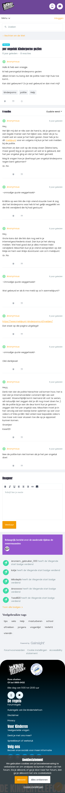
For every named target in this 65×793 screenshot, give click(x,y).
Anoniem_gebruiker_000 (24, 561)
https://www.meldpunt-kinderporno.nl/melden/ (27, 321)
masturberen (35, 621)
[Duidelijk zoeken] (60, 27)
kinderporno (10, 92)
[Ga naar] (4, 27)
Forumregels (14, 704)
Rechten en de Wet (15, 35)
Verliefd (49, 627)
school (49, 621)
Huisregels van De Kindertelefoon (25, 709)
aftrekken (9, 627)
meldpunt (11, 140)
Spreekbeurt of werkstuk (20, 740)
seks (13, 621)
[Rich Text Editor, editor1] (32, 505)
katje (13, 570)
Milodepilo (16, 579)
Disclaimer (13, 715)
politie (23, 92)
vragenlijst (35, 627)
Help (33, 92)
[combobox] (32, 25)
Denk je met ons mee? (20, 735)
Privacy (11, 720)
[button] (58, 18)
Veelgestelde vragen (18, 730)
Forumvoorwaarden (14, 650)
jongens (22, 627)
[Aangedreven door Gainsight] (32, 644)
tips (6, 621)
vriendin (8, 633)
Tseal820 (16, 597)
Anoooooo (16, 588)
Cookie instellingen (37, 650)
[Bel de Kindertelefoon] (52, 6)
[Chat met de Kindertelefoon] (60, 6)
